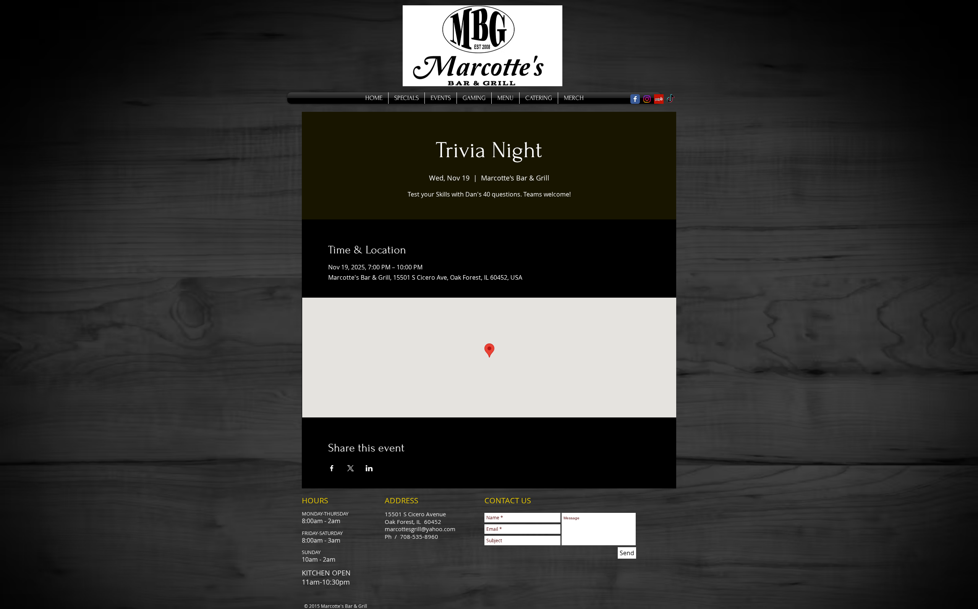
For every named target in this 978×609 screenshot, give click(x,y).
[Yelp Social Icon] (659, 99)
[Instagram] (647, 99)
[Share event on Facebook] (331, 468)
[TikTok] (670, 99)
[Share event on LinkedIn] (369, 468)
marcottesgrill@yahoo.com (420, 529)
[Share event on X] (350, 468)
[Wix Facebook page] (635, 99)
